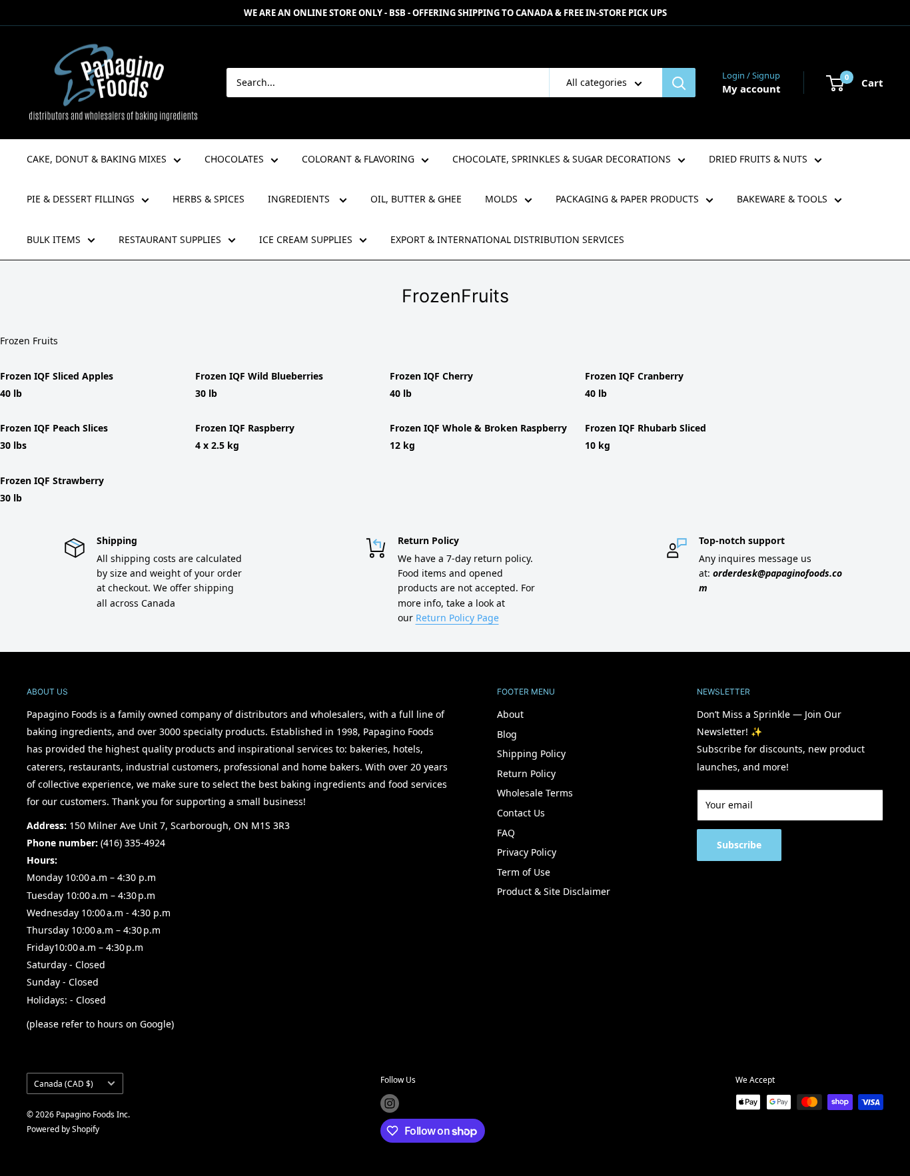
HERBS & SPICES (208, 198)
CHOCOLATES (234, 158)
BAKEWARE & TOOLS (782, 198)
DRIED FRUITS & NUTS (758, 158)
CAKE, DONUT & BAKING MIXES (97, 158)
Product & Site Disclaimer (553, 891)
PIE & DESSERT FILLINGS (81, 198)
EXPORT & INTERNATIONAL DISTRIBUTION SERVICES (507, 239)
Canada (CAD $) (63, 1083)
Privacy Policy (526, 852)
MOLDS (501, 198)
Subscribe (739, 844)
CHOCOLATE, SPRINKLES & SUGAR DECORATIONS (561, 158)
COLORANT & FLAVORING (358, 158)
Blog (507, 734)
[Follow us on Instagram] (389, 1103)
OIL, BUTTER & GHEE (416, 198)
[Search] (678, 82)
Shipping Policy (531, 753)
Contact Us (521, 812)
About (510, 714)
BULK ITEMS (54, 239)
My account (751, 88)
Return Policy (526, 773)
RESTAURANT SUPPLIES (170, 239)
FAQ (506, 832)
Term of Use (523, 872)
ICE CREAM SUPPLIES (305, 239)
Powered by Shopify (63, 1129)
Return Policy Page (457, 617)
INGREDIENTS (300, 198)
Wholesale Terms (535, 792)
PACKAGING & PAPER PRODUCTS (627, 198)
